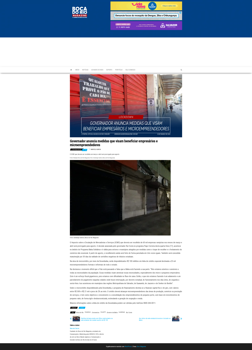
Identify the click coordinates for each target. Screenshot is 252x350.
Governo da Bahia (112, 312)
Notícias (85, 70)
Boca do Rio (80, 312)
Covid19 (103, 312)
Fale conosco (130, 70)
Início (77, 70)
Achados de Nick (97, 70)
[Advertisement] (126, 52)
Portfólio (118, 70)
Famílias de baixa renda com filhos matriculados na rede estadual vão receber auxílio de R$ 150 (97, 319)
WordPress (128, 346)
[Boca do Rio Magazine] (71, 70)
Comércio (88, 312)
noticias (82, 307)
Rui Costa (129, 312)
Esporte (109, 70)
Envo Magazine (141, 346)
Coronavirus (95, 312)
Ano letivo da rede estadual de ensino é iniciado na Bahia (154, 319)
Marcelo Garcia (96, 149)
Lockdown (122, 312)
